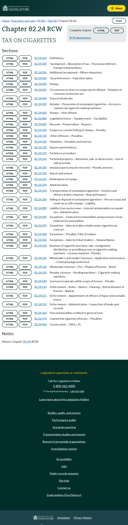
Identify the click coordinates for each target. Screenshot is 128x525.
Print (119, 20)
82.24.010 (40, 58)
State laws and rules (23, 20)
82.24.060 (40, 112)
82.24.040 (40, 98)
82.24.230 (40, 185)
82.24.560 (40, 313)
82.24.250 (40, 190)
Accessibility (64, 459)
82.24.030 (40, 84)
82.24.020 (40, 63)
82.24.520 (40, 266)
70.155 (26, 341)
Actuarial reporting (64, 427)
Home (5, 20)
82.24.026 (40, 72)
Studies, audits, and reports (64, 413)
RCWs (41, 20)
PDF (117, 30)
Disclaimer (63, 517)
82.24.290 (40, 217)
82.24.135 (40, 153)
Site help (64, 480)
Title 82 (52, 20)
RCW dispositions (80, 37)
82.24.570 (40, 318)
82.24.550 (40, 287)
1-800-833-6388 (77, 391)
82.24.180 (40, 167)
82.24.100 (40, 130)
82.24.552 (40, 304)
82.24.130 (40, 147)
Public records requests (64, 473)
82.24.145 (40, 159)
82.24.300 (40, 234)
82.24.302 (40, 240)
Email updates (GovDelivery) (64, 495)
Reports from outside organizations (64, 441)
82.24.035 (40, 89)
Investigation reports (64, 448)
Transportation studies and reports (64, 434)
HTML (101, 30)
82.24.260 (40, 199)
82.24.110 (40, 136)
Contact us (64, 488)
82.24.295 (40, 225)
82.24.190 (40, 173)
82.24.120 (40, 141)
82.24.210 (40, 179)
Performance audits (64, 420)
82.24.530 (40, 272)
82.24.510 (40, 258)
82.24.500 (40, 245)
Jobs (64, 466)
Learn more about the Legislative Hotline (64, 399)
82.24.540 (40, 281)
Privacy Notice (83, 517)
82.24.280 (40, 208)
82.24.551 (40, 295)
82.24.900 (40, 324)
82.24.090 (40, 124)
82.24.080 (40, 118)
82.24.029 (40, 78)
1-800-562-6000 (64, 386)
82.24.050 (40, 104)
